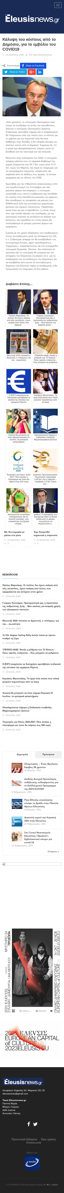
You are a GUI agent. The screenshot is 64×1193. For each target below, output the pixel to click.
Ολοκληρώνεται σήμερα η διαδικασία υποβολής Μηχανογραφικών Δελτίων (27, 709)
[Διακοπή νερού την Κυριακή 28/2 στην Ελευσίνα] (17, 821)
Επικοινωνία (33, 1142)
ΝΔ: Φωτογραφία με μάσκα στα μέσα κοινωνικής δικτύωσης (15, 535)
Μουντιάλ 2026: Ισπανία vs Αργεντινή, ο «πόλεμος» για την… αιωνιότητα (30, 622)
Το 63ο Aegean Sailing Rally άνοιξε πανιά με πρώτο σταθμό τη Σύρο (28, 637)
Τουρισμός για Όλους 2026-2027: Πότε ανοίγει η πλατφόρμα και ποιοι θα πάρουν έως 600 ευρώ (26, 723)
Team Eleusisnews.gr (42, 55)
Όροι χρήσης (48, 1139)
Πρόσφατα (48, 754)
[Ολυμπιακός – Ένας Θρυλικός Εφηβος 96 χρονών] (17, 768)
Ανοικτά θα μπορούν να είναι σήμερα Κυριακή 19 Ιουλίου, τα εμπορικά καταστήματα (27, 695)
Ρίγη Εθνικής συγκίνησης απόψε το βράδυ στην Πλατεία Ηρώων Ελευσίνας (41, 803)
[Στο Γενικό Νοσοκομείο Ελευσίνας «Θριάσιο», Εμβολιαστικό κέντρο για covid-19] (17, 837)
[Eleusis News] (32, 18)
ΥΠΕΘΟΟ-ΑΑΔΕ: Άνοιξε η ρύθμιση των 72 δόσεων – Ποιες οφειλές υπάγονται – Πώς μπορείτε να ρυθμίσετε (30, 651)
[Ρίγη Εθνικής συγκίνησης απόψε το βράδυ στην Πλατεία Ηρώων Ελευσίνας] (17, 804)
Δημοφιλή (22, 754)
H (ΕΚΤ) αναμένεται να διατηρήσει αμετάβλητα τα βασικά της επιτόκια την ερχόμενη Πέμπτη (31, 666)
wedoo (55, 1185)
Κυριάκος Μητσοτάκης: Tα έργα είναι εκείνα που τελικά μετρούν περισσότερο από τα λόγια (30, 680)
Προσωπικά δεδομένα (24, 1139)
